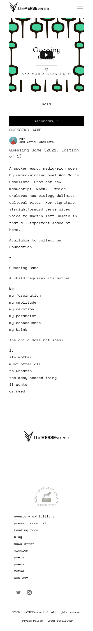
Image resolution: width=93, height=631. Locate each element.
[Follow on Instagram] (29, 592)
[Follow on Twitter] (18, 592)
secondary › (46, 121)
